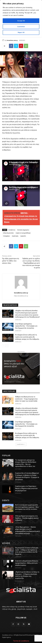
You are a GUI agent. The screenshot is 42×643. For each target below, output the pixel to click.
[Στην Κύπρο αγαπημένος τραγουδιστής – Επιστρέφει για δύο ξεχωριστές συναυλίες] (7, 327)
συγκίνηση (15, 236)
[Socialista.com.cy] (3, 40)
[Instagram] (18, 624)
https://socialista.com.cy (21, 296)
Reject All (21, 32)
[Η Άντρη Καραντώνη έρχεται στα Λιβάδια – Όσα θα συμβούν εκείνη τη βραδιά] (7, 519)
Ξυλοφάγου (6, 236)
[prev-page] (3, 345)
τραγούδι (23, 236)
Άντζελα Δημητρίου (23, 230)
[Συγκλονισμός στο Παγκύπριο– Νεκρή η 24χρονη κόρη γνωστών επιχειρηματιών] (7, 489)
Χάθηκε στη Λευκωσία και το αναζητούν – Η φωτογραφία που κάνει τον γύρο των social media (26, 399)
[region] (21, 18)
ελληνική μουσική (8, 233)
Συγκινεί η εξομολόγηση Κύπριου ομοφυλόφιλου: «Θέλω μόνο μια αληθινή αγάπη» (26, 563)
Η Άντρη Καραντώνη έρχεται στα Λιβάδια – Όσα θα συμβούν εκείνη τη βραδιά (26, 518)
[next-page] (7, 345)
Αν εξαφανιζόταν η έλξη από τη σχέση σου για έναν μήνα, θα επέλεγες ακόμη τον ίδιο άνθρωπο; (27, 337)
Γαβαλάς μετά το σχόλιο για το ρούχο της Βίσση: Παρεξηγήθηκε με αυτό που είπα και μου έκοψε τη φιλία (31, 263)
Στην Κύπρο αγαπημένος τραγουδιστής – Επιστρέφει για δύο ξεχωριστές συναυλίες (26, 326)
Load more (20, 444)
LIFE (4, 341)
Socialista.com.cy (12, 40)
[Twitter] (16, 46)
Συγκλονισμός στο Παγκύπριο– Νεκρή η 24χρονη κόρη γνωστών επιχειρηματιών (26, 488)
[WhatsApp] (26, 46)
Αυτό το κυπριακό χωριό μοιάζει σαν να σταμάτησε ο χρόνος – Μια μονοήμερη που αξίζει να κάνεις (27, 507)
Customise (21, 26)
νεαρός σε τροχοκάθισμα (23, 233)
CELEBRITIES (6, 316)
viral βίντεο (11, 230)
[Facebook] (11, 46)
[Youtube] (29, 624)
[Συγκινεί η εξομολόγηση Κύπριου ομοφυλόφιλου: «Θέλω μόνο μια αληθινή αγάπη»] (7, 564)
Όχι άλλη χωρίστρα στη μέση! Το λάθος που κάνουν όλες (10, 261)
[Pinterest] (21, 46)
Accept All (21, 21)
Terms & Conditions (21, 641)
